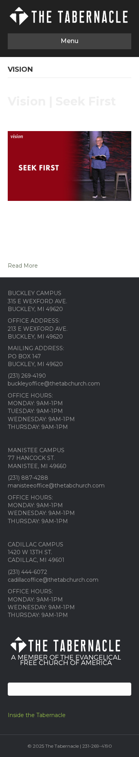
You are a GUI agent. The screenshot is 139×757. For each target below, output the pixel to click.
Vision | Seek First (62, 101)
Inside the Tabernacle (37, 715)
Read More (23, 265)
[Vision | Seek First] (69, 165)
